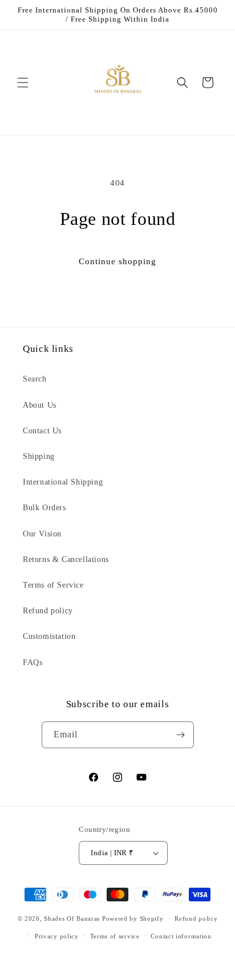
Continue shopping (117, 261)
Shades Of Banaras (72, 918)
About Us (39, 405)
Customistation (49, 636)
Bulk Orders (44, 507)
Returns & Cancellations (66, 559)
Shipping (39, 456)
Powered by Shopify (133, 918)
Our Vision (42, 534)
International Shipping (63, 482)
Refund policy (48, 610)
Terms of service (115, 936)
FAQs (32, 662)
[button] (22, 82)
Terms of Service (53, 585)
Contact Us (42, 430)
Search (35, 379)
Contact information (181, 936)
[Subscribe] (180, 734)
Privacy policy (57, 936)
